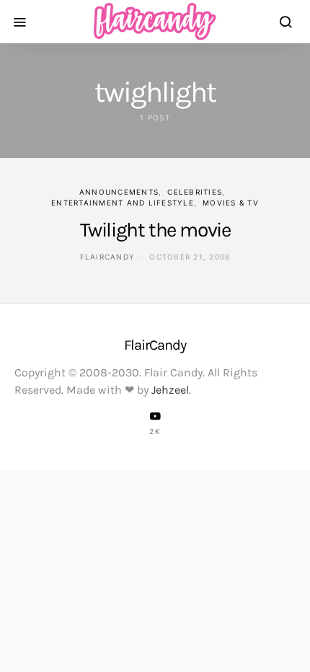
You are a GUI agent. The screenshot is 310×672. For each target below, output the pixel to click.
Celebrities (194, 191)
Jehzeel (170, 390)
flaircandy (108, 256)
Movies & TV (231, 202)
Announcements (119, 191)
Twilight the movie (155, 230)
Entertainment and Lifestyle (122, 202)
